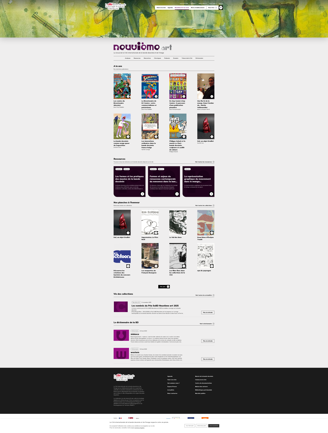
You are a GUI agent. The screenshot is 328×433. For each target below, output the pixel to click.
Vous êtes (211, 7)
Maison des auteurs (201, 386)
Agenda (170, 7)
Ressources (137, 58)
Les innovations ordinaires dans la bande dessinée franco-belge (149, 144)
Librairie (193, 3)
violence (135, 334)
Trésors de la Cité (187, 58)
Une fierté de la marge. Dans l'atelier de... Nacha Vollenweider (205, 104)
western (135, 352)
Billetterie (212, 3)
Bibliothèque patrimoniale (203, 390)
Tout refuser (189, 425)
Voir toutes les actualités (204, 295)
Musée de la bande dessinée (204, 376)
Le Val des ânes (175, 237)
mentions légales (139, 428)
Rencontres (147, 58)
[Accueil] (115, 6)
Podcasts (167, 58)
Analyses (127, 58)
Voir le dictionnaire (206, 323)
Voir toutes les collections (203, 205)
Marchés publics (200, 393)
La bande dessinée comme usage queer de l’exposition (121, 143)
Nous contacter (172, 393)
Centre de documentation (203, 383)
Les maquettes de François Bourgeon (149, 272)
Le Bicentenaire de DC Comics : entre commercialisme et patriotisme (149, 104)
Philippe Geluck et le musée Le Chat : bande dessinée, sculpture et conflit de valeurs (177, 145)
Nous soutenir (184, 3)
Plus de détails (208, 312)
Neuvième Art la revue (182, 7)
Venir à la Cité (161, 7)
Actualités (170, 390)
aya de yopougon (204, 271)
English (221, 3)
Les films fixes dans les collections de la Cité (177, 273)
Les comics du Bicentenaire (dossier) (119, 103)
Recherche (221, 7)
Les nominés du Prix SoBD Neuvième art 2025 (155, 305)
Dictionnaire (199, 58)
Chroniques (157, 58)
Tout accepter (214, 425)
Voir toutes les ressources (203, 162)
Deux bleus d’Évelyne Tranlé (205, 238)
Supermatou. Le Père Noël (150, 238)
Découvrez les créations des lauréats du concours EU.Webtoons (122, 274)
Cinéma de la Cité (200, 379)
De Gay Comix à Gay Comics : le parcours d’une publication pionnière (177, 104)
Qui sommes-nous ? (173, 383)
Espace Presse (172, 386)
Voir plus (163, 286)
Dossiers (175, 58)
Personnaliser (201, 425)
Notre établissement (197, 7)
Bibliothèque (202, 3)
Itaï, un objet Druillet (205, 141)
